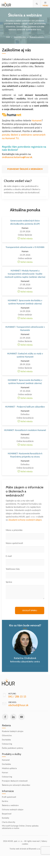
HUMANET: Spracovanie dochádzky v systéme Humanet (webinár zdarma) (25, 302)
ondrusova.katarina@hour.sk (17, 157)
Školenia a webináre (10, 806)
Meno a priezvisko (14, 530)
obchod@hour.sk (18, 705)
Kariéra (5, 801)
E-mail (9, 556)
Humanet (37, 120)
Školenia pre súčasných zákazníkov (16, 785)
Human (5, 773)
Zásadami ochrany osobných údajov (25, 520)
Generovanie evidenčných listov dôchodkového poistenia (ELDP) (25, 222)
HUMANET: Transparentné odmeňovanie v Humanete (25, 328)
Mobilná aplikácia (9, 768)
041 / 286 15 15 (17, 696)
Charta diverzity (8, 822)
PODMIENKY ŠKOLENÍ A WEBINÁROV (25, 169)
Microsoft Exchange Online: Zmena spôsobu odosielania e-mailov (20, 827)
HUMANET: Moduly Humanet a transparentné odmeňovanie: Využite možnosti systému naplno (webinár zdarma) (25, 274)
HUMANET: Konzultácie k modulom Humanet (25, 430)
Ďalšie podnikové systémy (12, 748)
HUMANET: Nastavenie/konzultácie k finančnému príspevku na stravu (25, 455)
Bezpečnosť (6, 814)
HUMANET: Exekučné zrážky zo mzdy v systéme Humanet (25, 355)
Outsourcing (7, 744)
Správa (9, 582)
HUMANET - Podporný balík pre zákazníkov (25, 407)
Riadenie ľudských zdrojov (12, 731)
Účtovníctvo (7, 736)
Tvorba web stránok (18, 849)
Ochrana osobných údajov (12, 810)
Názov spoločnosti (14, 543)
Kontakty (5, 818)
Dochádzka (6, 740)
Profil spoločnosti (9, 797)
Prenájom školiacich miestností (15, 781)
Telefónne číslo (13, 569)
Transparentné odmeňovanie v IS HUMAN (25, 247)
